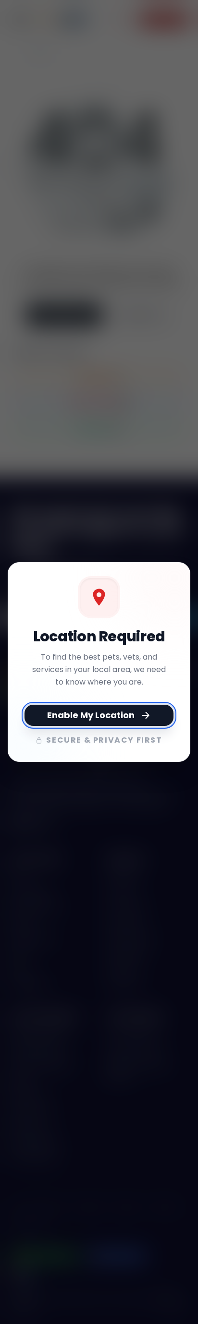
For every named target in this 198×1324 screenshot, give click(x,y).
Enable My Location (91, 715)
